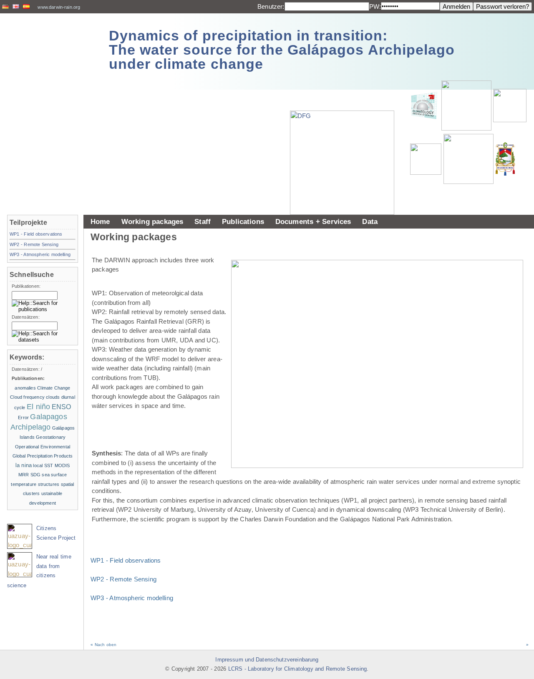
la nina (23, 465)
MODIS (62, 465)
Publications (243, 221)
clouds (53, 397)
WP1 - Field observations (126, 560)
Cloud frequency (27, 397)
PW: (375, 6)
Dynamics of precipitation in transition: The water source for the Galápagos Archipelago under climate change (282, 50)
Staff (202, 221)
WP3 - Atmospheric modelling (132, 597)
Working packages (152, 221)
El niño (38, 406)
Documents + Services (313, 221)
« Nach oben (103, 644)
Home (100, 221)
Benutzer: (270, 6)
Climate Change (53, 387)
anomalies (25, 387)
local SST (43, 465)
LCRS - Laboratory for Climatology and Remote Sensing (297, 669)
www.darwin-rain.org (59, 7)
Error (23, 417)
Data (370, 221)
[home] (51, 45)
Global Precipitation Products (43, 455)
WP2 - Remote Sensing (123, 579)
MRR (23, 474)
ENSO (61, 406)
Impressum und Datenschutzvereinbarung (266, 660)
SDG (35, 474)
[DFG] (346, 144)
